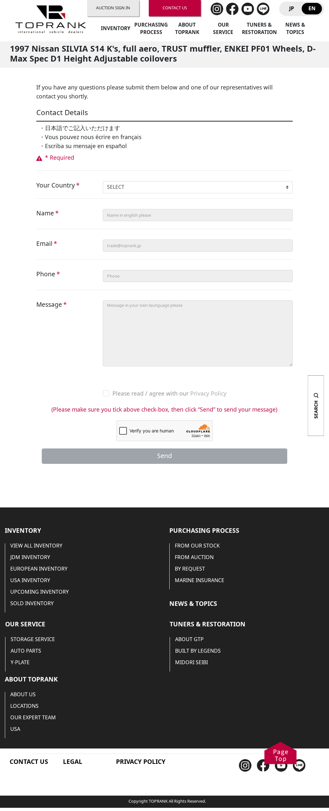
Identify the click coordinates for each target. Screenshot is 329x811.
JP (291, 9)
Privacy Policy (208, 393)
